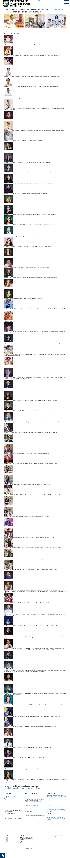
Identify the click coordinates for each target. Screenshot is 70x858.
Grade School (27, 28)
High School (48, 28)
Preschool (5, 28)
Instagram (23, 846)
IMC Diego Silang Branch (11, 798)
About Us (39, 1)
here (44, 9)
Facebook (23, 844)
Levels (39, 2)
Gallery (39, 3)
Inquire (39, 6)
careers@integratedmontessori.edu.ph (31, 805)
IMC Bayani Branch (12, 818)
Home (39, 0)
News (39, 4)
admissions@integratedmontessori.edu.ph (25, 788)
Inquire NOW (57, 9)
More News (48, 824)
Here (31, 812)
